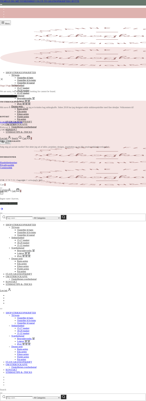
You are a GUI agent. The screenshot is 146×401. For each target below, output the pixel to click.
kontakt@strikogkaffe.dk (11, 122)
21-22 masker (23, 93)
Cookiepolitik (6, 167)
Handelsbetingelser (8, 162)
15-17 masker (23, 88)
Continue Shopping (9, 203)
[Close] (1, 4)
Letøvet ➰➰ (23, 101)
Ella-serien (22, 111)
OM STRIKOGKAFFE (17, 124)
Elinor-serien (23, 114)
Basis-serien (22, 109)
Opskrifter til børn (25, 77)
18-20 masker (23, 243)
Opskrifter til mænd (26, 83)
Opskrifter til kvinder (26, 80)
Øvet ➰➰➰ (24, 104)
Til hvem (15, 75)
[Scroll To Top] (1, 210)
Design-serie (17, 258)
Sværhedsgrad (17, 95)
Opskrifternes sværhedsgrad (23, 127)
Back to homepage (8, 96)
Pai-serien (21, 119)
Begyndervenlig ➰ (26, 98)
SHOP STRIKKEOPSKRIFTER (21, 72)
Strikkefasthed (17, 237)
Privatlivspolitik (7, 165)
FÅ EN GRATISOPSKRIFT (19, 274)
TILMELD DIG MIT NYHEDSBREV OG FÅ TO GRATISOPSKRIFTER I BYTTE (39, 1)
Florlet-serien (23, 116)
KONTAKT (11, 281)
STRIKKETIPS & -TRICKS (19, 132)
